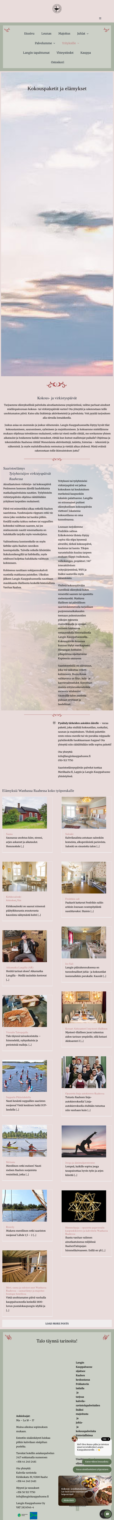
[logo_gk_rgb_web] (33, 1513)
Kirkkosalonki (24, 874)
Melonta (24, 1138)
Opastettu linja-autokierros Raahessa (84, 1067)
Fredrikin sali (84, 875)
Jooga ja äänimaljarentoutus (84, 1138)
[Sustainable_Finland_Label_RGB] (22, 1513)
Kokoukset (11, 900)
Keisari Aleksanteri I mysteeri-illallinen (84, 1003)
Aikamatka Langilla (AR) (24, 943)
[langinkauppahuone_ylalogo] (57, 5)
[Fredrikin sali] (84, 877)
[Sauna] (24, 813)
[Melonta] (24, 1141)
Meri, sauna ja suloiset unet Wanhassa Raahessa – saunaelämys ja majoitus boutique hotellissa (24, 1258)
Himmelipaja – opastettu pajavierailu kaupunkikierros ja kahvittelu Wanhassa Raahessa (84, 1200)
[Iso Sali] (84, 942)
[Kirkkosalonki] (24, 876)
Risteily (24, 1203)
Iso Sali (84, 939)
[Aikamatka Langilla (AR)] (24, 946)
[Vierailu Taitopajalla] (24, 1011)
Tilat (19, 900)
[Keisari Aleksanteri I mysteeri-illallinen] (84, 1007)
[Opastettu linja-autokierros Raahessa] (84, 1072)
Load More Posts (57, 1323)
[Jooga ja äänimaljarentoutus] (84, 1141)
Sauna (24, 810)
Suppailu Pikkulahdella (24, 1073)
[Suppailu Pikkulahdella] (24, 1076)
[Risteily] (24, 1206)
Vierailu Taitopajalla (24, 1008)
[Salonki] (84, 813)
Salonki (84, 810)
